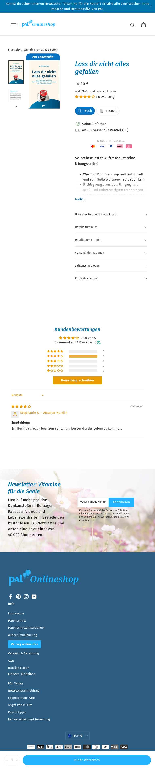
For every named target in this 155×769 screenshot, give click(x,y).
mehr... (80, 199)
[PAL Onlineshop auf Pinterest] (18, 596)
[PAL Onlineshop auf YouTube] (34, 596)
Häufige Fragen (18, 668)
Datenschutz (17, 620)
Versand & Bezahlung (23, 653)
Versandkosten (106, 91)
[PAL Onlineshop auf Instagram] (26, 596)
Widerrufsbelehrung (22, 635)
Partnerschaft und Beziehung (29, 719)
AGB (11, 661)
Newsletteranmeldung (24, 690)
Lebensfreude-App (21, 698)
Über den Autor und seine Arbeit (96, 214)
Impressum (16, 613)
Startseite (14, 49)
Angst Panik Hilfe (20, 705)
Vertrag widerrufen (24, 644)
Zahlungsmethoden (87, 265)
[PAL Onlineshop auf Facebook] (10, 596)
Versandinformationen (89, 252)
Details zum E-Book (87, 240)
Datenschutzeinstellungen (27, 627)
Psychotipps (16, 712)
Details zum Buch (86, 227)
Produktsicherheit (86, 278)
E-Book (111, 111)
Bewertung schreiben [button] (77, 380)
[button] (85, 97)
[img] (21, 406)
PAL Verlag (15, 683)
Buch (88, 111)
